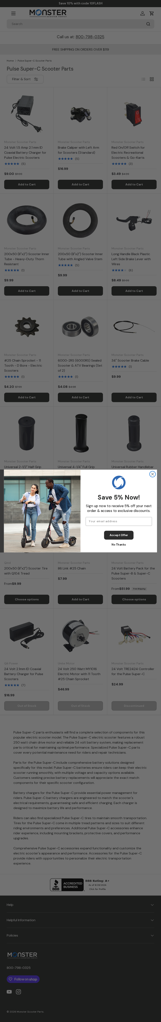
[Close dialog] (153, 474)
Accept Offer (119, 535)
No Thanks (119, 544)
